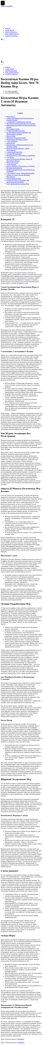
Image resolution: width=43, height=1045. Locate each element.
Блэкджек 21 (10, 116)
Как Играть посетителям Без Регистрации (20, 123)
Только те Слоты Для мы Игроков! (18, 175)
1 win (26, 283)
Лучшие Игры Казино (14, 154)
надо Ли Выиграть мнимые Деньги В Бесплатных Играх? (19, 160)
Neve (2, 1039)
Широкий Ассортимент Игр (16, 138)
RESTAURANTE (11, 32)
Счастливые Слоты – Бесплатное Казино (20, 173)
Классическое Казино (13, 178)
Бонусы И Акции (12, 162)
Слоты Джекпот (12, 141)
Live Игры (10, 157)
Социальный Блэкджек (14, 152)
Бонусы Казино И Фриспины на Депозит (20, 166)
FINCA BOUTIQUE (12, 34)
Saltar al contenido (6, 6)
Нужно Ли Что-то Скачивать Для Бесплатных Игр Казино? (17, 181)
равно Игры (10, 143)
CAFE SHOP (9, 30)
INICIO (7, 28)
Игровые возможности (14, 168)
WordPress (21, 1039)
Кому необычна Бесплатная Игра (17, 184)
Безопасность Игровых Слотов (17, 139)
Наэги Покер (10, 136)
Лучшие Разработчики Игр (15, 131)
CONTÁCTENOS (11, 36)
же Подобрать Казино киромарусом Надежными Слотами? (18, 133)
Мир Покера (10, 177)
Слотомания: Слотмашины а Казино (18, 122)
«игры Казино (11, 164)
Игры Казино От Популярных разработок (20, 155)
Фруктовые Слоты (12, 129)
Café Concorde (12, 91)
